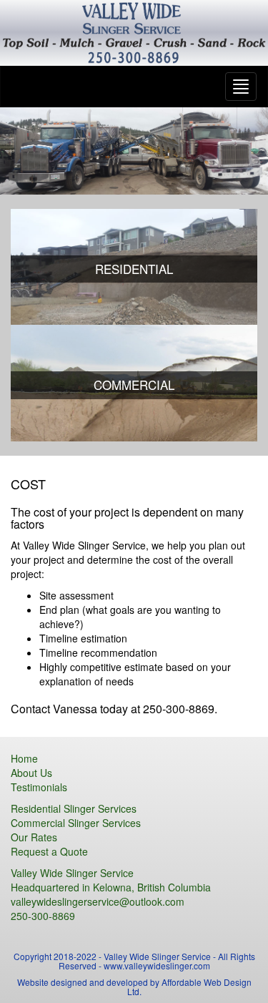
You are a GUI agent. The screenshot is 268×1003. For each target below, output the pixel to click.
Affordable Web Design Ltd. (189, 986)
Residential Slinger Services (74, 808)
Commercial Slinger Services (76, 823)
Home (24, 758)
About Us (31, 772)
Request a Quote (49, 851)
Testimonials (39, 787)
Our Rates (34, 837)
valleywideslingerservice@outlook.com (97, 901)
